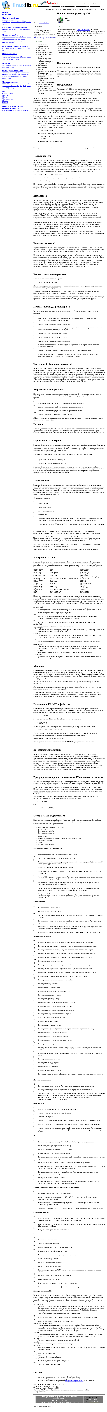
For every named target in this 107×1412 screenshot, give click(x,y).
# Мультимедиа (7, 93)
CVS (10, 88)
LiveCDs (28, 22)
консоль (29, 37)
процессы (17, 39)
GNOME (17, 48)
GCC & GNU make (7, 84)
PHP (24, 86)
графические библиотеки (9, 86)
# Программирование (10, 82)
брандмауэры (25, 72)
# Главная (5, 12)
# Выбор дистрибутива (10, 18)
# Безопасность (7, 99)
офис (10, 56)
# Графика (6, 63)
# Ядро (4, 91)
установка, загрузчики (8, 37)
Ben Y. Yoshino (44, 23)
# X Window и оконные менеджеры (15, 46)
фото (7, 65)
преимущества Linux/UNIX (10, 20)
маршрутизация (6, 74)
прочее (5, 24)
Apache (10, 76)
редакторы (5, 56)
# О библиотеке (7, 14)
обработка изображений (17, 65)
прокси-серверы (17, 76)
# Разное (5, 103)
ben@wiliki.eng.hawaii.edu (74, 1381)
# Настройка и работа (10, 35)
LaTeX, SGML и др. (8, 59)
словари (17, 59)
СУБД (6, 88)
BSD (23, 22)
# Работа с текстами (9, 54)
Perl (21, 86)
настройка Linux (21, 37)
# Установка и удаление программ (14, 27)
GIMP (3, 65)
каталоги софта (16, 29)
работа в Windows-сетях (19, 74)
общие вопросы (6, 29)
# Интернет (6, 95)
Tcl (18, 86)
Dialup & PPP (16, 72)
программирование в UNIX (21, 84)
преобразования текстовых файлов (21, 57)
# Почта (5, 97)
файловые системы (8, 39)
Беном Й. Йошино (83, 30)
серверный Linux (16, 22)
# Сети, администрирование (12, 71)
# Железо (5, 101)
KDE (22, 48)
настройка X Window (8, 48)
